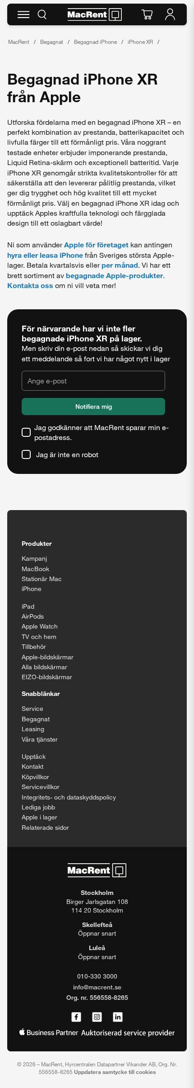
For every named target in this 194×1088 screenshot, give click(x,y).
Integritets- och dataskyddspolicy (69, 797)
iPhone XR (140, 41)
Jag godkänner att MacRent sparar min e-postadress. (101, 432)
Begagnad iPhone (95, 41)
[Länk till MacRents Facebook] (76, 1017)
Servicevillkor (41, 786)
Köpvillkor (35, 777)
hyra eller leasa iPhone (45, 255)
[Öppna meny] (23, 14)
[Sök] (41, 14)
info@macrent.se (97, 987)
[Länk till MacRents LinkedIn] (117, 1017)
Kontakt (32, 766)
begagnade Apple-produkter (114, 275)
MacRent (18, 41)
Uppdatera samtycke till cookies (115, 1071)
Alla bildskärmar (44, 667)
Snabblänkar (41, 693)
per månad (120, 264)
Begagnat (51, 41)
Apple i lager (39, 817)
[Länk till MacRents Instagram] (97, 1017)
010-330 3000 (97, 976)
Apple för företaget (96, 244)
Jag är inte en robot (67, 454)
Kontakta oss (30, 285)
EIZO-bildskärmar (47, 677)
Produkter (36, 543)
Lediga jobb (38, 807)
